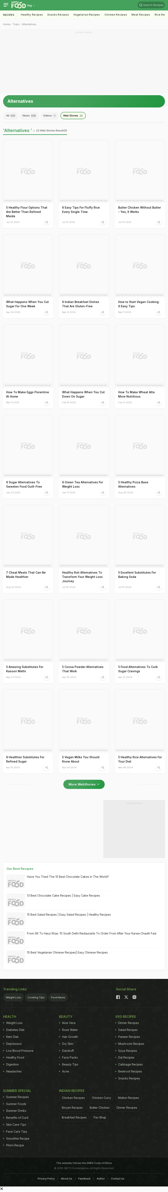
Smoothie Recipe (17, 1138)
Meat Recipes (141, 14)
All (10, 115)
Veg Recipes (125, 1017)
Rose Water (70, 1030)
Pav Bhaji (100, 1117)
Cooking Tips (36, 997)
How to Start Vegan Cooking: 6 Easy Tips (138, 304)
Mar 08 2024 (125, 767)
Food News (58, 997)
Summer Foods (16, 1104)
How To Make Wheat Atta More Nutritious (136, 394)
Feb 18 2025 (69, 402)
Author (101, 1178)
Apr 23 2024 (125, 677)
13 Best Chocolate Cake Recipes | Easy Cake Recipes (63, 895)
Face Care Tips (16, 1131)
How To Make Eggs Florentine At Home (27, 394)
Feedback (84, 1178)
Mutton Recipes (128, 1097)
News (29, 115)
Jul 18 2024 (68, 587)
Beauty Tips (70, 1064)
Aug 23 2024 (13, 587)
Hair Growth (70, 1036)
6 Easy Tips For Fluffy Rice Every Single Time (81, 210)
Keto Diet (12, 1036)
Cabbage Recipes (130, 1064)
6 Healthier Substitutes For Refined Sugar (25, 759)
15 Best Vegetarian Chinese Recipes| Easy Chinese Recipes (67, 952)
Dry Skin (67, 1043)
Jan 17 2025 (68, 492)
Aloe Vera (68, 1023)
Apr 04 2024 (69, 767)
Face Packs (70, 1057)
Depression (14, 1043)
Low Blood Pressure (19, 1050)
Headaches (14, 1071)
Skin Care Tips (16, 1124)
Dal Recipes (126, 1057)
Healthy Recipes (32, 14)
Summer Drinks (16, 1110)
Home (6, 24)
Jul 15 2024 (124, 587)
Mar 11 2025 (124, 312)
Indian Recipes (71, 1091)
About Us (66, 1178)
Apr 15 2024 (13, 767)
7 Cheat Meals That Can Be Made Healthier (26, 574)
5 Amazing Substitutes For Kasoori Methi (24, 669)
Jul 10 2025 (124, 222)
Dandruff (68, 1050)
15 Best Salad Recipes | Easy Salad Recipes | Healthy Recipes (69, 914)
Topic (16, 24)
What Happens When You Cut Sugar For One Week (27, 304)
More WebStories (82, 784)
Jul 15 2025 (68, 222)
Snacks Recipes (58, 14)
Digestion (12, 1064)
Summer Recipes (17, 1097)
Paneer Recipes (129, 1036)
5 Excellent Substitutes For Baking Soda (137, 574)
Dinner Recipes (128, 1023)
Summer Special (17, 1091)
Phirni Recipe (15, 1145)
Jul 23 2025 (13, 222)
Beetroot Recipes (130, 1071)
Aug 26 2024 (125, 492)
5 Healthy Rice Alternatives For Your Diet (140, 759)
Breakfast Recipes (74, 1117)
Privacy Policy (46, 1178)
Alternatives (29, 24)
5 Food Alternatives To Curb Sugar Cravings (138, 669)
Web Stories (73, 115)
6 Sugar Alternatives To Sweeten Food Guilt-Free (24, 484)
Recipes (8, 14)
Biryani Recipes (72, 1107)
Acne (65, 1071)
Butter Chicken (100, 1107)
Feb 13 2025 (125, 402)
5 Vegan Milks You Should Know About (80, 759)
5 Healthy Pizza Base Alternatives (133, 484)
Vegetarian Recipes (86, 14)
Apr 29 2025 (13, 312)
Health (9, 1017)
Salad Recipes (128, 1030)
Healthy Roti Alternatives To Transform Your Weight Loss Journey (82, 577)
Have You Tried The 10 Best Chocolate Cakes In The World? (68, 876)
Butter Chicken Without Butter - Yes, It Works (139, 210)
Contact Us (117, 1178)
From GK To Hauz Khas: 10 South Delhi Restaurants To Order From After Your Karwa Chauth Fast (91, 933)
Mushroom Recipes (131, 1043)
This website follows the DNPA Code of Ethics (84, 1163)
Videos (49, 115)
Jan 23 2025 (13, 492)
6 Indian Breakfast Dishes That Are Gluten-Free (80, 304)
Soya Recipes (127, 1050)
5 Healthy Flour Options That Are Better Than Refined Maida (26, 212)
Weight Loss (13, 997)
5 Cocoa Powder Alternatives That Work (82, 669)
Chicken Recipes (115, 14)
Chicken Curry (101, 1097)
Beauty (66, 1017)
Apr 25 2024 (69, 677)
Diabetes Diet (15, 1030)
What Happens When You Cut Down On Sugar (83, 394)
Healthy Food (15, 1057)
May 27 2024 (13, 677)
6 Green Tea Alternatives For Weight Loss (82, 484)
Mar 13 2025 (69, 312)
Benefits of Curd (17, 1117)
